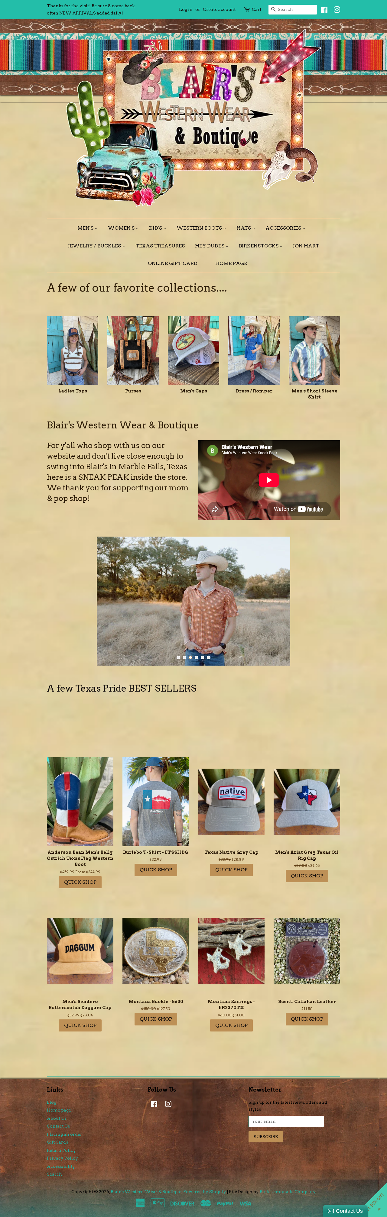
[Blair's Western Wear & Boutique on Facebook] (323, 10)
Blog (51, 1102)
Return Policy (61, 1150)
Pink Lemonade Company (287, 1191)
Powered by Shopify (204, 1191)
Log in (186, 9)
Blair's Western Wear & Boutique (146, 1191)
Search (54, 1174)
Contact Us (58, 1126)
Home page (59, 1110)
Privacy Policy (62, 1158)
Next (327, 601)
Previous (60, 601)
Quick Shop (80, 882)
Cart (257, 9)
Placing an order (64, 1134)
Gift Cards (57, 1142)
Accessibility (61, 1166)
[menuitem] (90, 228)
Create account (219, 9)
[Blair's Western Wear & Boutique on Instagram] (335, 10)
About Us (57, 1118)
